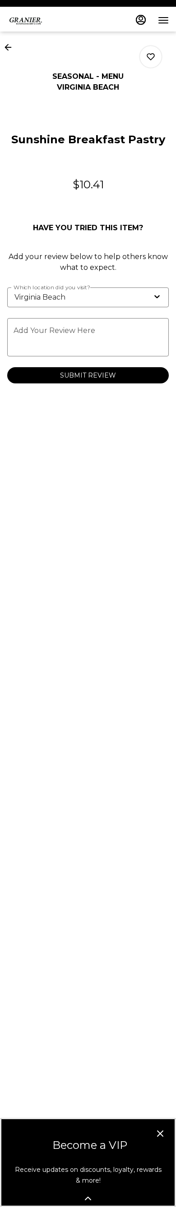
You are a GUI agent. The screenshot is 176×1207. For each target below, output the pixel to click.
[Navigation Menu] (163, 20)
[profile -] (140, 19)
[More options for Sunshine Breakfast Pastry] (151, 57)
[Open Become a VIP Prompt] (88, 1198)
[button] (11, 47)
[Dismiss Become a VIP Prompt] (160, 1133)
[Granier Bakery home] (47, 20)
